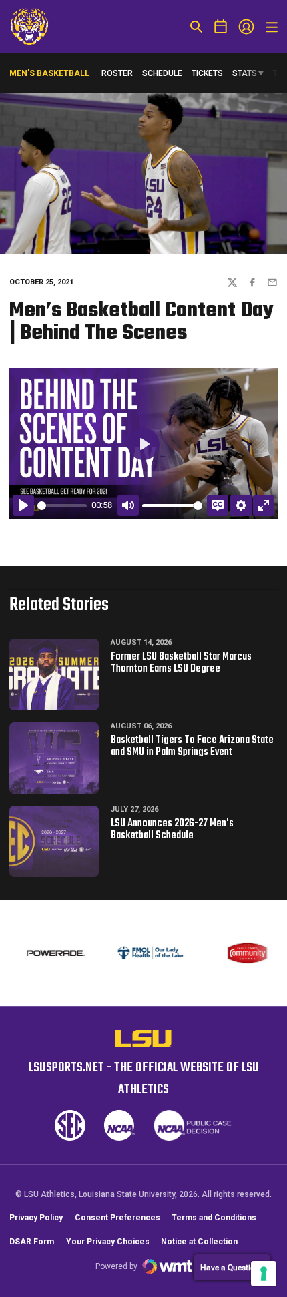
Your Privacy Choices (108, 1241)
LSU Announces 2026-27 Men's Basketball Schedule (172, 829)
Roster (117, 73)
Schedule (162, 73)
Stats (244, 73)
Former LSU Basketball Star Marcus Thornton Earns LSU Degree (181, 663)
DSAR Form (31, 1241)
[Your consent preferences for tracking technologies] (263, 1273)
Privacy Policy (36, 1217)
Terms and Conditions (214, 1217)
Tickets (207, 73)
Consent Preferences (117, 1217)
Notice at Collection (199, 1241)
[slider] (62, 505)
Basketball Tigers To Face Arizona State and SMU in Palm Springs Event (192, 746)
